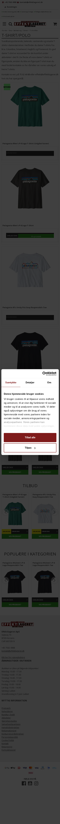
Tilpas (28, 447)
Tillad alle (30, 437)
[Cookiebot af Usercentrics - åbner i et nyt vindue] (42, 374)
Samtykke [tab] (10, 382)
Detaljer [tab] (30, 382)
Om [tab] (49, 382)
